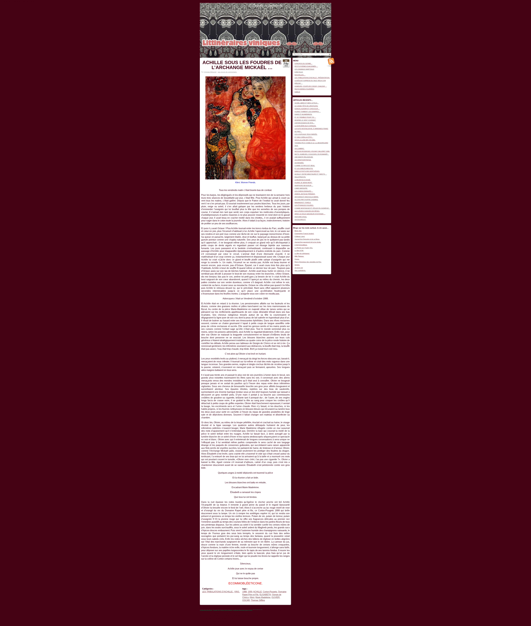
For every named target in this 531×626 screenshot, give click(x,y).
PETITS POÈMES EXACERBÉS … (306, 66)
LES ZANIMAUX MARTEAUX (304, 69)
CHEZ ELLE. (299, 72)
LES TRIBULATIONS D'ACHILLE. (217, 592)
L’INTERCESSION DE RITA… (305, 123)
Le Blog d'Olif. (299, 250)
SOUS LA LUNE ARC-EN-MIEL (305, 140)
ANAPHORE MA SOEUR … (304, 185)
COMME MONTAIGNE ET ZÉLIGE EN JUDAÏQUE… (312, 208)
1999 (250, 592)
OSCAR (246, 600)
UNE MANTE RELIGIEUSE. (304, 157)
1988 (244, 592)
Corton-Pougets (270, 592)
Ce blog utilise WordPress (206, 610)
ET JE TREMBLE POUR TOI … (305, 117)
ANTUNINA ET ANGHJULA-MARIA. (307, 197)
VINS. (237, 592)
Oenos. (297, 259)
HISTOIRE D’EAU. (301, 217)
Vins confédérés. (300, 270)
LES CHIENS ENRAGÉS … (304, 191)
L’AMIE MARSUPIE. (301, 188)
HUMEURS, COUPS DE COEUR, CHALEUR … (311, 86)
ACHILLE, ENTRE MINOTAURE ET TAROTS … (311, 174)
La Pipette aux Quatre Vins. (304, 248)
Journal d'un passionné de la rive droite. (308, 242)
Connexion (327, 4)
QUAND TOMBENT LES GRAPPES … (308, 111)
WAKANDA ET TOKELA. (303, 202)
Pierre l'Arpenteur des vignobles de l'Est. (308, 262)
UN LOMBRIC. (299, 148)
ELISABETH (265, 594)
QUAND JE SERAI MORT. (303, 182)
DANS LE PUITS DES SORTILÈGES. (307, 171)
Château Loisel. (300, 236)
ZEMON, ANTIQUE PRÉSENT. (305, 194)
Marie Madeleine (262, 597)
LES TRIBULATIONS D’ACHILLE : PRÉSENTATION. (312, 77)
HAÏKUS (297, 92)
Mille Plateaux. (299, 256)
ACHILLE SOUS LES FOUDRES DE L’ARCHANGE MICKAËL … (242, 65)
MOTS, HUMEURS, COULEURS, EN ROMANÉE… (312, 154)
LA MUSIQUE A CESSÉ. (303, 180)
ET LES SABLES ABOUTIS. (304, 168)
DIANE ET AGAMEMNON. (303, 114)
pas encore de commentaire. (227, 72)
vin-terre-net (299, 268)
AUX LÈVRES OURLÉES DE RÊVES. (307, 211)
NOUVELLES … (300, 75)
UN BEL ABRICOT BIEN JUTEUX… (307, 103)
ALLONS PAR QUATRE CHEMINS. (306, 199)
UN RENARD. (299, 163)
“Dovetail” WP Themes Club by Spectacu (222, 610)
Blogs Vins (298, 231)
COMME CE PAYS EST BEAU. (305, 165)
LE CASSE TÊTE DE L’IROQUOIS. (306, 106)
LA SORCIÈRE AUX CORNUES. (305, 126)
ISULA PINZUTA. (300, 177)
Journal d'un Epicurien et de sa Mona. (307, 239)
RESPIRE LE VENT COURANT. (305, 120)
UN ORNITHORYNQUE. (303, 160)
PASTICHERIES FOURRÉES (304, 89)
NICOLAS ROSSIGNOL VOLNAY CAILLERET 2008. (312, 151)
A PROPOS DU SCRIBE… (303, 63)
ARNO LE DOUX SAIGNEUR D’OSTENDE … (310, 214)
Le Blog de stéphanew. (302, 253)
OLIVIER (275, 597)
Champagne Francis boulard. (304, 233)
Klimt (252, 597)
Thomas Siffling (258, 600)
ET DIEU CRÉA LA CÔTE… (304, 137)
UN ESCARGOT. (300, 219)
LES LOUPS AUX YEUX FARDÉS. (306, 134)
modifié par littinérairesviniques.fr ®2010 (242, 610)
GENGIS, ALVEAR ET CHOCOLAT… (307, 109)
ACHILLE (257, 592)
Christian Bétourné (210, 72)
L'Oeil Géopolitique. (301, 245)
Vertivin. (297, 265)
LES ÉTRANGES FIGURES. (304, 205)
